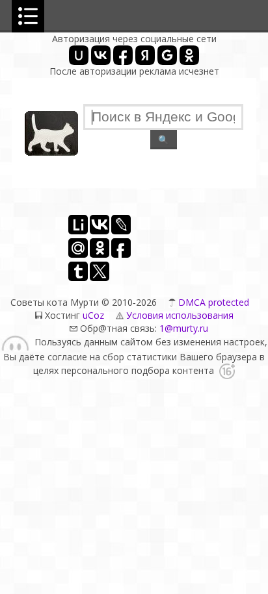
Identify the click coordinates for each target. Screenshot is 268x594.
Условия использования (180, 315)
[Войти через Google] (167, 55)
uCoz (93, 315)
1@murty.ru (182, 328)
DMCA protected (213, 302)
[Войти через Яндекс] (145, 55)
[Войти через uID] (78, 55)
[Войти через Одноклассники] (189, 55)
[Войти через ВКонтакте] (101, 55)
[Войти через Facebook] (123, 55)
